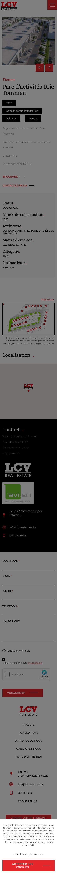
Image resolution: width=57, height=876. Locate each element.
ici (5, 842)
